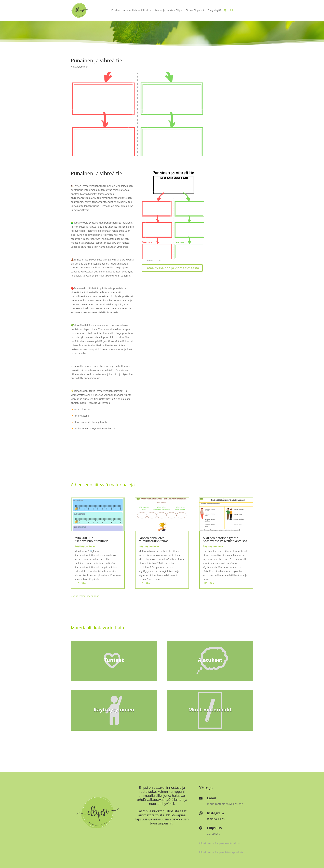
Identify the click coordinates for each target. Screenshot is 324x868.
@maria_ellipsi (216, 819)
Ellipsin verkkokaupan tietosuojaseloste (221, 852)
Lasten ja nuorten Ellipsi (168, 10)
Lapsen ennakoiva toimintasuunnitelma (154, 539)
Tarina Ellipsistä (195, 10)
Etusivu (115, 10)
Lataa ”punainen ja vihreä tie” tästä (172, 268)
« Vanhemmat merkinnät (85, 596)
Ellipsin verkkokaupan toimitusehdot (219, 843)
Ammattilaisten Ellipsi (135, 10)
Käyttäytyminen (79, 66)
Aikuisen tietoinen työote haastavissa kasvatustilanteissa (225, 539)
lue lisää (80, 583)
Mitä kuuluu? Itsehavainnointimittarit (91, 539)
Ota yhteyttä (214, 10)
